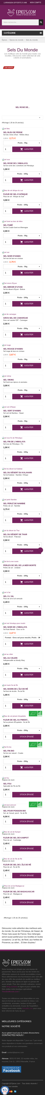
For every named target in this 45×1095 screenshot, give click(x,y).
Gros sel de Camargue (15, 318)
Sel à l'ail (8, 596)
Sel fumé (8, 225)
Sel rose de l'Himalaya (15, 163)
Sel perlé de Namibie (14, 503)
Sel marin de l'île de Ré (15, 689)
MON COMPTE (35, 2)
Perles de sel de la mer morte (19, 565)
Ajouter (26, 149)
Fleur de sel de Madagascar (18, 892)
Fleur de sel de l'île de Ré (17, 865)
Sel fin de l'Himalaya (14, 442)
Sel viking (8, 380)
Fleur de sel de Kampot (16, 838)
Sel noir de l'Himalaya (15, 627)
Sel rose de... (23, 107)
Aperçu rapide (39, 133)
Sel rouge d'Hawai (13, 349)
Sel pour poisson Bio (14, 811)
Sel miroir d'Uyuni (12, 287)
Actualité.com (27, 1008)
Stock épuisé (27, 737)
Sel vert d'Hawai (12, 411)
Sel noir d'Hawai (12, 256)
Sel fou (7, 784)
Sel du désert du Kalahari (17, 472)
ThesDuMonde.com (10, 992)
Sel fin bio (8, 751)
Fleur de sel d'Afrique (15, 194)
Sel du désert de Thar (15, 534)
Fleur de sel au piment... (16, 720)
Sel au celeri (10, 658)
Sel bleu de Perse (12, 132)
